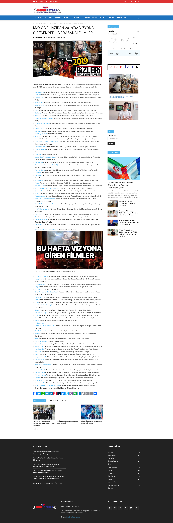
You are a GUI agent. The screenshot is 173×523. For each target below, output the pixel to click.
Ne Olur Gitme (40, 170)
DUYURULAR (121, 18)
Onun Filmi (38, 224)
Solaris (37, 315)
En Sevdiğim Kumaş (42, 276)
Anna (37, 339)
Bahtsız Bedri (39, 346)
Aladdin (37, 183)
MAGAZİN (48, 18)
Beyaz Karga (39, 344)
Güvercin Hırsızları (41, 219)
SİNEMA (77, 18)
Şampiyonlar (39, 97)
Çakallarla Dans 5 (41, 147)
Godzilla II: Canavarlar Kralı (44, 204)
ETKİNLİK (58, 18)
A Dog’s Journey (40, 375)
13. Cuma (38, 351)
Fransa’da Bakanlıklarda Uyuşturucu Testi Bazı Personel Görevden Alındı (129, 222)
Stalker (37, 300)
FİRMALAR (67, 18)
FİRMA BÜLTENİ (113, 461)
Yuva (36, 139)
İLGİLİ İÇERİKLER (39, 400)
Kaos (37, 110)
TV (129, 18)
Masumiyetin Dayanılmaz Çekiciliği (46, 165)
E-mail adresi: (112, 135)
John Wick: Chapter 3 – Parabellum (46, 141)
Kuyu (37, 302)
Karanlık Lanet (40, 185)
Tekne (37, 320)
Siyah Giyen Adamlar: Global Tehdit (46, 292)
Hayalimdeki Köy (40, 313)
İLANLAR (103, 18)
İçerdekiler (38, 175)
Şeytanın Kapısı (40, 191)
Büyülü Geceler (40, 284)
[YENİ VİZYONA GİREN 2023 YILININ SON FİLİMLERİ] (68, 412)
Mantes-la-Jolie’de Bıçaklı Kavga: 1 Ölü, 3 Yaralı (47, 483)
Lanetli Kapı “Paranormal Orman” (46, 157)
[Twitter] (135, 1)
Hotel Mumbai (39, 349)
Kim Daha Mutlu (40, 149)
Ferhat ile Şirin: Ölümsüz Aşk (44, 326)
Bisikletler (38, 173)
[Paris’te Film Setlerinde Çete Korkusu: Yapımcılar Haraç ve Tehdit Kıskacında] (44, 412)
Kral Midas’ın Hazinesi (42, 209)
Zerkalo (37, 333)
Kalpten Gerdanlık (41, 357)
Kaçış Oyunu (39, 279)
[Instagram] (128, 1)
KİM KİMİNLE (112, 476)
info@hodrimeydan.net (73, 517)
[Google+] (125, 1)
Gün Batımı (39, 162)
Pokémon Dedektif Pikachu (44, 118)
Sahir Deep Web (40, 383)
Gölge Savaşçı (40, 128)
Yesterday (38, 380)
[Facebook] (121, 1)
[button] (137, 17)
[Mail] (131, 1)
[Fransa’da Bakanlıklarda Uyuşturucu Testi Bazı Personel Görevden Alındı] (113, 223)
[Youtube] (138, 1)
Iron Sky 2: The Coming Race (45, 305)
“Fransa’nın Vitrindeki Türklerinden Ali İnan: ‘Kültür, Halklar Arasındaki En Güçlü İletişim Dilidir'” (48, 477)
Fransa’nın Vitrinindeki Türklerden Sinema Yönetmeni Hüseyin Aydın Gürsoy (129, 213)
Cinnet (37, 310)
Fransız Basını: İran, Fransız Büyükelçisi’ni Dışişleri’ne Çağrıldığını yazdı (120, 185)
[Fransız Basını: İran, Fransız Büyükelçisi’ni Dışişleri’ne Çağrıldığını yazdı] (124, 168)
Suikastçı (38, 113)
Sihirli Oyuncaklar (41, 134)
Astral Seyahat (40, 196)
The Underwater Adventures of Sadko (47, 385)
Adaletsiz (38, 136)
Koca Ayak (38, 289)
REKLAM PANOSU (113, 485)
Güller (37, 354)
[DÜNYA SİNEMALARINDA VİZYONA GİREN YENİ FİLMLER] (92, 412)
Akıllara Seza (39, 323)
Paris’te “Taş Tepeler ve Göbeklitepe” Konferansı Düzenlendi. (127, 203)
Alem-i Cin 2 (39, 92)
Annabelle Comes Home (43, 364)
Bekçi (37, 318)
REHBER (112, 18)
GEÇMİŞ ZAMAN (113, 467)
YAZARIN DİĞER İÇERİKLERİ (57, 400)
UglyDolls (38, 154)
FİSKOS (110, 464)
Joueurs (37, 377)
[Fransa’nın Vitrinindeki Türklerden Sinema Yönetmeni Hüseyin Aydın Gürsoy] (113, 213)
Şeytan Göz (39, 102)
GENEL (110, 470)
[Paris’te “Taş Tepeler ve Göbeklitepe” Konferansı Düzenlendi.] (113, 203)
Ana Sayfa (36, 23)
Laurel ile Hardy (40, 370)
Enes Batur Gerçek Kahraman (45, 198)
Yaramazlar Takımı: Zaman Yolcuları (47, 230)
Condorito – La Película (42, 331)
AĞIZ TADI (86, 18)
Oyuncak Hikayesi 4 (41, 341)
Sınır (36, 193)
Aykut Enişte (39, 180)
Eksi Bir (37, 115)
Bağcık (37, 287)
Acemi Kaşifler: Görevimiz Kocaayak (47, 188)
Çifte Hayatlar (39, 105)
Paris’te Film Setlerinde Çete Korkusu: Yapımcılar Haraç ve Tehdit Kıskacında (43, 423)
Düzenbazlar (39, 214)
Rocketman (39, 297)
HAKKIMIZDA (75, 506)
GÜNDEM (111, 473)
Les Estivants (39, 359)
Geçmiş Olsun (40, 372)
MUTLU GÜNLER (113, 482)
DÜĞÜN (95, 18)
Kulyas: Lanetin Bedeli (42, 123)
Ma (36, 217)
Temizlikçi (38, 131)
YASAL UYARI (65, 506)
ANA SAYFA (38, 18)
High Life (38, 95)
